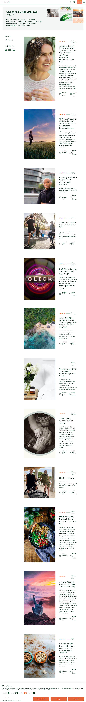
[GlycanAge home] (6, 2)
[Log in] (70, 2)
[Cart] (74, 2)
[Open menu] (84, 2)
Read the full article (26, 33)
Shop (79, 2)
